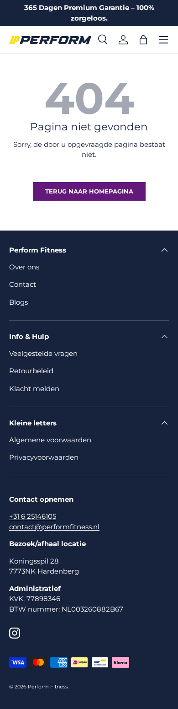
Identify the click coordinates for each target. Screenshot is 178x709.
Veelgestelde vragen (43, 353)
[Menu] (163, 40)
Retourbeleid (31, 370)
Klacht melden (34, 388)
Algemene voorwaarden (50, 439)
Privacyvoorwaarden (44, 457)
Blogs (18, 302)
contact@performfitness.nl (54, 526)
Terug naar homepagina (89, 191)
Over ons (24, 267)
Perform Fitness (48, 686)
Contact (22, 284)
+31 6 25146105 (32, 516)
